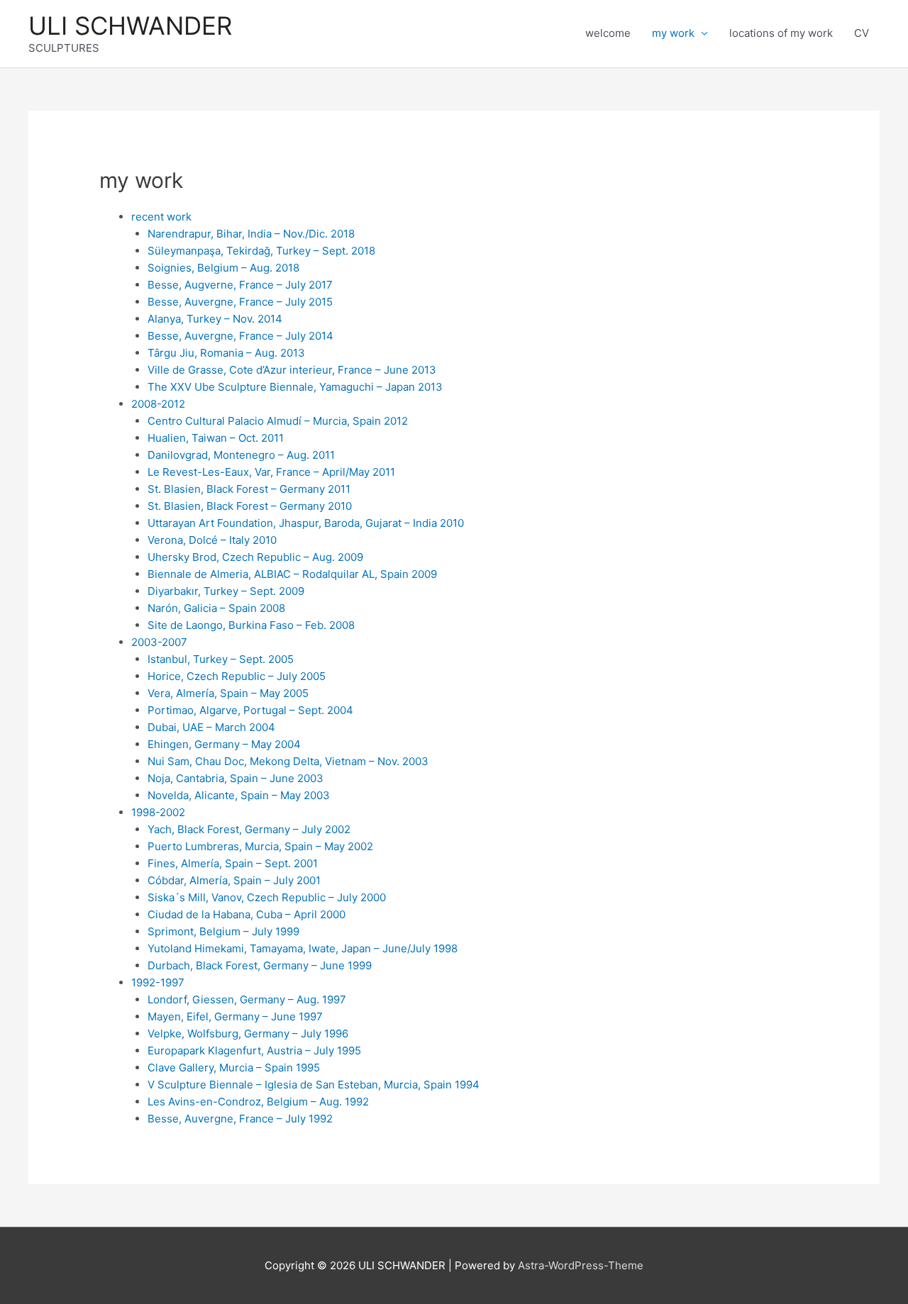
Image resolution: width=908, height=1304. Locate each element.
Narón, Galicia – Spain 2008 (216, 608)
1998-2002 (158, 812)
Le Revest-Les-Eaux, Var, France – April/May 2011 (271, 472)
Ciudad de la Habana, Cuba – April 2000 (246, 914)
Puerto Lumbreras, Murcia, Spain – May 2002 (260, 846)
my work (673, 33)
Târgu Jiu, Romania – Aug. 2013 (226, 353)
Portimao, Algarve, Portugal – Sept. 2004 (250, 710)
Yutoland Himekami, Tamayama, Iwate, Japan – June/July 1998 (303, 948)
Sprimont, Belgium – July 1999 (223, 931)
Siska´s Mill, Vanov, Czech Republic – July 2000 (267, 897)
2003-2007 (159, 642)
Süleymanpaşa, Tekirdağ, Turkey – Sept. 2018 (261, 250)
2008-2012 (158, 404)
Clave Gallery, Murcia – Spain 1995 (234, 1067)
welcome (608, 33)
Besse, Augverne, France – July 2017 (240, 284)
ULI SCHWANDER (130, 25)
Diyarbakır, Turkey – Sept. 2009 (226, 591)
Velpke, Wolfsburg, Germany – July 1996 (248, 1033)
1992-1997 (157, 982)
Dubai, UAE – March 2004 (211, 727)
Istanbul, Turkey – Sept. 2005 (221, 659)
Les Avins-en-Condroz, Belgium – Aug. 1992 (258, 1101)
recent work (161, 216)
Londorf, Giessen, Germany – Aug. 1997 (247, 999)
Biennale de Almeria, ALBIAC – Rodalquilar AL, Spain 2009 (292, 574)
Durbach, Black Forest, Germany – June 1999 (260, 965)
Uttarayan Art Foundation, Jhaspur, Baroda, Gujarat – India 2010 (306, 523)
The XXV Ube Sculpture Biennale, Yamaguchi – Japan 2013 (295, 387)
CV (861, 33)
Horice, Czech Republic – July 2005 (237, 676)
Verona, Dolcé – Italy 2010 (212, 540)
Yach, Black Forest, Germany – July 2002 (249, 829)
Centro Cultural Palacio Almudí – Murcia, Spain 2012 (278, 421)
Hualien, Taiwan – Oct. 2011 (216, 438)
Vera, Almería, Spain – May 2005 (228, 693)
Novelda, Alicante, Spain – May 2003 (239, 795)
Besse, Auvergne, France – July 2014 (240, 335)
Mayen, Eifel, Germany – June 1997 (235, 1016)
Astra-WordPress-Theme (580, 1265)
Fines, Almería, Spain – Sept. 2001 (233, 863)
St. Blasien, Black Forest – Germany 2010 (250, 506)
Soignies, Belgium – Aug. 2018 (223, 267)
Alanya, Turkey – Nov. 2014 (215, 318)
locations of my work (781, 33)
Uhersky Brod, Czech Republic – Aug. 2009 (255, 557)
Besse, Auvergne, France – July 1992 (240, 1118)
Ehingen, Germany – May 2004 (224, 744)
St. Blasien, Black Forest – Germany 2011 (249, 489)
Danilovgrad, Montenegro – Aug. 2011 (241, 455)
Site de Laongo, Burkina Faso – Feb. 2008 (251, 625)
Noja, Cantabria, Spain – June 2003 (235, 778)
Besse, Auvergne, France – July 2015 (240, 301)
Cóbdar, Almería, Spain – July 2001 (234, 880)
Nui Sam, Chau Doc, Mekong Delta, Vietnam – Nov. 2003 (288, 761)
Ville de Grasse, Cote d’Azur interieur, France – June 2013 (292, 370)
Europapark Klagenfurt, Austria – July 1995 (254, 1050)
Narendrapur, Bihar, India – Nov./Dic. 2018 (251, 233)
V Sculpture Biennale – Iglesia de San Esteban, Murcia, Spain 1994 (314, 1084)
